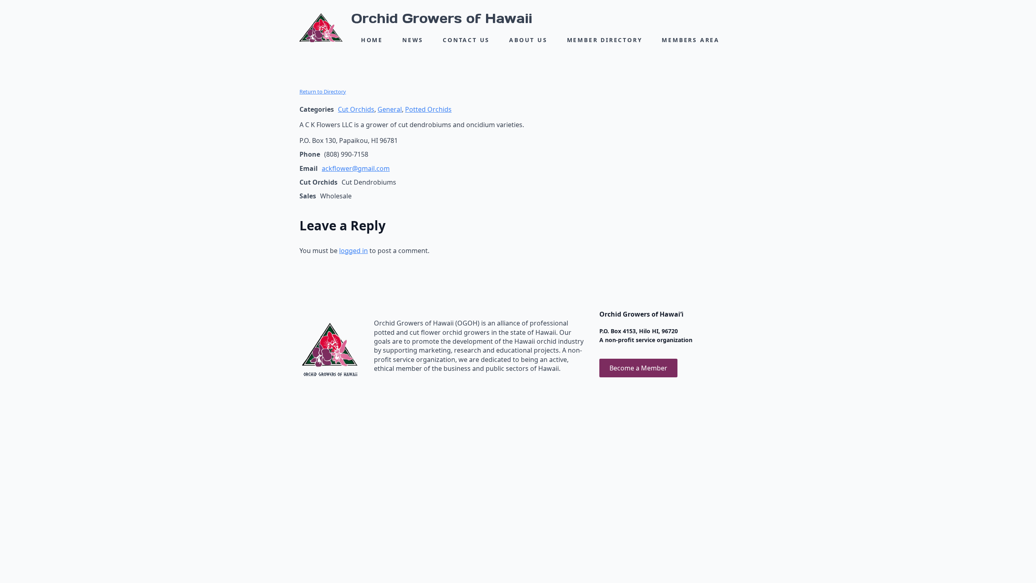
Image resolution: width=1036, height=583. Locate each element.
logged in (353, 250)
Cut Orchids (356, 109)
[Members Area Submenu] (728, 40)
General (390, 109)
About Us (528, 40)
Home (372, 40)
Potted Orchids (428, 109)
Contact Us (466, 40)
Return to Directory (322, 91)
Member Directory (605, 40)
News (412, 40)
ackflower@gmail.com (356, 168)
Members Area (691, 40)
